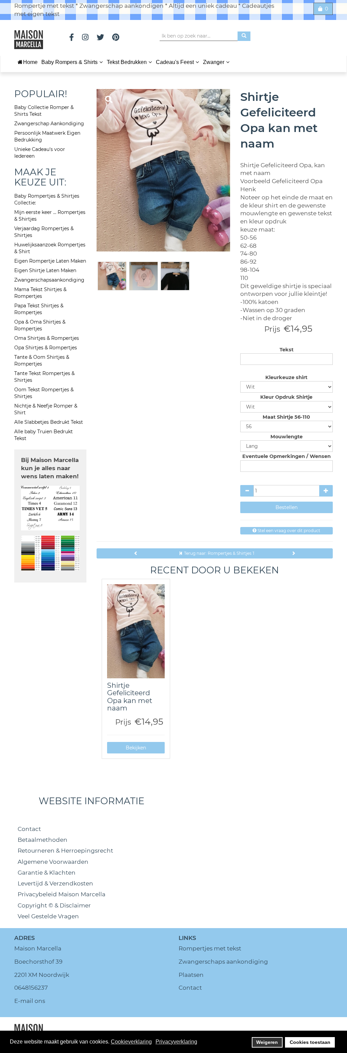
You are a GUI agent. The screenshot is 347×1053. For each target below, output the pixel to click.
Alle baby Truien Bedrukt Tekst (43, 435)
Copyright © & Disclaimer (54, 905)
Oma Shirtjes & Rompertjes (46, 338)
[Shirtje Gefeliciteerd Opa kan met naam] (136, 631)
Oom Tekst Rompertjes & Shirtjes (44, 393)
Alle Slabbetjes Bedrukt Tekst (48, 422)
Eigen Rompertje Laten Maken (50, 261)
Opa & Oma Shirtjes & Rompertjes (39, 325)
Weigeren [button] (267, 1042)
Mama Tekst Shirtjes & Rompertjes (40, 292)
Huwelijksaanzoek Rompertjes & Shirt (49, 248)
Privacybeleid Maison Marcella (61, 894)
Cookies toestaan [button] (310, 1042)
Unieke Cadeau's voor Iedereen (39, 152)
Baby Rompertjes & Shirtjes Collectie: (46, 199)
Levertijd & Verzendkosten (55, 883)
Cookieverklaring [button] (131, 1042)
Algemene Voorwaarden (53, 861)
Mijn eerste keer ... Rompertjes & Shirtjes (49, 215)
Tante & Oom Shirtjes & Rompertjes (41, 360)
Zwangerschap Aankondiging (49, 123)
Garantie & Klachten (47, 872)
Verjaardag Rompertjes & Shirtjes (44, 231)
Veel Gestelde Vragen (48, 916)
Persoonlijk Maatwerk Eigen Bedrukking (47, 136)
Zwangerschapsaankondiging (49, 280)
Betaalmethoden (42, 839)
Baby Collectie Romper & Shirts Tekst (44, 110)
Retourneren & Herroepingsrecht (65, 850)
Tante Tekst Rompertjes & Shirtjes (44, 376)
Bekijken (136, 748)
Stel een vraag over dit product (288, 530)
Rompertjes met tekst (210, 948)
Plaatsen (191, 974)
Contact (29, 829)
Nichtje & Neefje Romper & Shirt (45, 409)
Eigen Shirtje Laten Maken (45, 270)
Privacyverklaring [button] (176, 1042)
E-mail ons (29, 1000)
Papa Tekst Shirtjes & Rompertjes (38, 309)
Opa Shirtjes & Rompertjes (45, 348)
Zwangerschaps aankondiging (223, 961)
